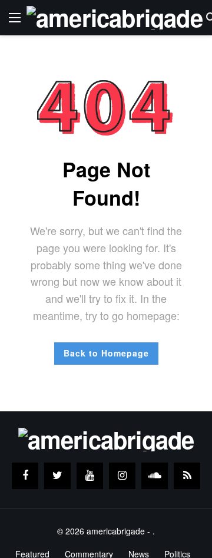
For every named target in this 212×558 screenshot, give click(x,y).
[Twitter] (57, 476)
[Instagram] (122, 476)
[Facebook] (25, 476)
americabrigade (116, 531)
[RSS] (187, 476)
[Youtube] (90, 476)
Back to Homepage (106, 353)
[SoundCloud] (154, 476)
